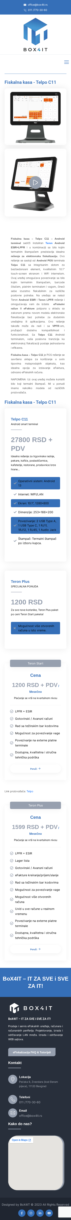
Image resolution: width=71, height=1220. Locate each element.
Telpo (30, 791)
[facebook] (21, 1213)
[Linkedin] (40, 1213)
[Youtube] (49, 1213)
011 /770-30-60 (37, 9)
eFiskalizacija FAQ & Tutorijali (32, 1052)
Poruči (33, 769)
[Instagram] (31, 1213)
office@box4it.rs (37, 4)
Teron (49, 243)
